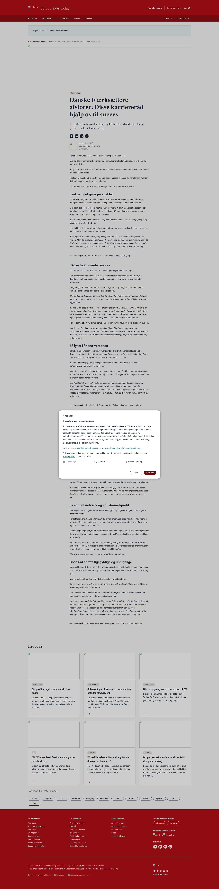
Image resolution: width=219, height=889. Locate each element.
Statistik (101, 461)
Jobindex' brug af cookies (86, 448)
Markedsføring (135, 461)
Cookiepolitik (69, 456)
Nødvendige (71, 461)
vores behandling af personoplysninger (122, 448)
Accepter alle (150, 473)
